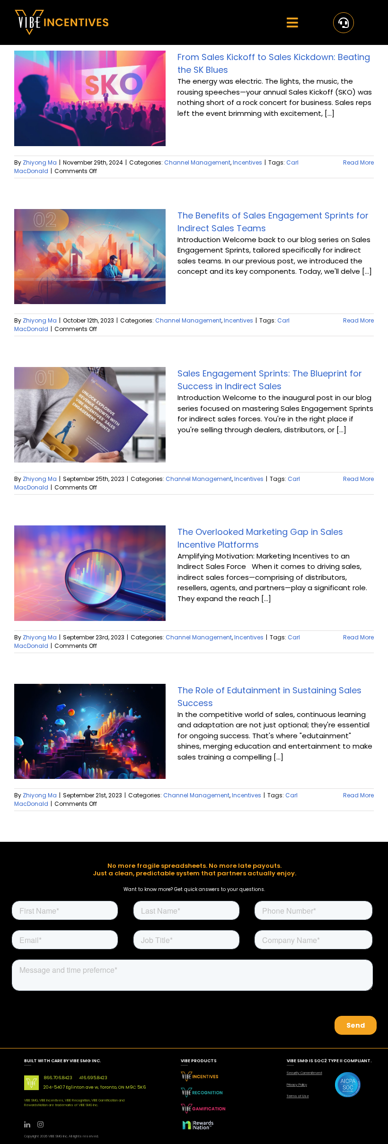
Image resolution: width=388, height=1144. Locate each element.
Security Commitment (304, 1073)
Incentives (247, 162)
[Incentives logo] (61, 13)
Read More (358, 162)
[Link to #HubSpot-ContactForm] (343, 22)
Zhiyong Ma (40, 162)
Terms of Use (298, 1096)
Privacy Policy (297, 1085)
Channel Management (197, 162)
